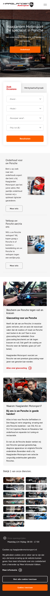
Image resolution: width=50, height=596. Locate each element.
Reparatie (10, 480)
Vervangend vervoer (34, 509)
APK (30, 480)
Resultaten (25, 138)
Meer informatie (9, 570)
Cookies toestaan (25, 587)
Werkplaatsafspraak (34, 87)
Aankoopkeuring (13, 523)
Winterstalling (13, 516)
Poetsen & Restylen (33, 494)
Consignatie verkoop (34, 516)
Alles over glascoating (16, 368)
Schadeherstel (13, 509)
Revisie (32, 502)
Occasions (25, 58)
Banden (9, 487)
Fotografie (11, 494)
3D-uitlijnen (34, 487)
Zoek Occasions (11, 88)
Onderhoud (25, 49)
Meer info (14, 208)
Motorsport (11, 502)
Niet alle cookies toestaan (25, 579)
